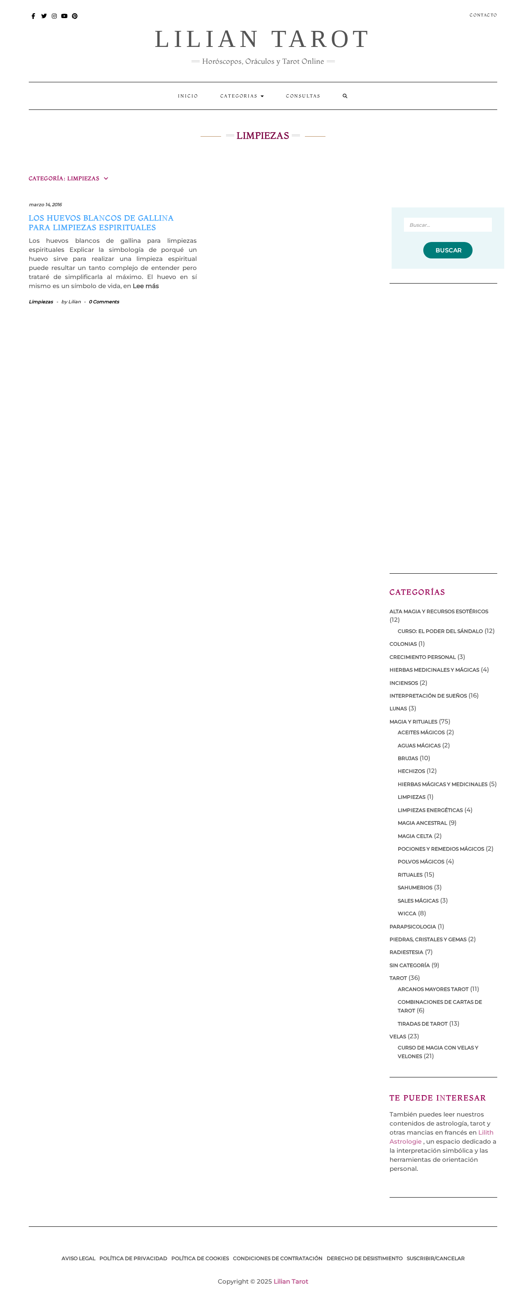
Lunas (398, 708)
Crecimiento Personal (423, 657)
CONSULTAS (303, 96)
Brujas (408, 758)
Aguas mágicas (419, 745)
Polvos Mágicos (421, 861)
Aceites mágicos (421, 732)
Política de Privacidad (133, 1258)
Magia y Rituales (413, 722)
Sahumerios (415, 887)
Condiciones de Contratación (278, 1258)
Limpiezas (41, 302)
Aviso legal (78, 1258)
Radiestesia (406, 952)
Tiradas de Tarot (423, 1024)
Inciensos (404, 683)
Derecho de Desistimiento (365, 1258)
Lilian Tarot (263, 38)
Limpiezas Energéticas (430, 810)
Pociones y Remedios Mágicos (441, 849)
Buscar (448, 250)
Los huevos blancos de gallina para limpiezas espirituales (101, 222)
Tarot (398, 978)
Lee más (146, 286)
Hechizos (411, 771)
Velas (398, 1036)
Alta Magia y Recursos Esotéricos (439, 611)
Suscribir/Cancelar (436, 1258)
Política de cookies (200, 1258)
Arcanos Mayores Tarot (433, 989)
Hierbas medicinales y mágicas (434, 670)
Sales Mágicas (418, 901)
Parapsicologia (413, 926)
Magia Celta (415, 836)
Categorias (240, 96)
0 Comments (104, 302)
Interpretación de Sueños (428, 696)
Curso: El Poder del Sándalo (440, 631)
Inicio (188, 96)
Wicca (407, 913)
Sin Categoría (410, 965)
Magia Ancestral (422, 823)
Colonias (403, 644)
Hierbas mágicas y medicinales (442, 784)
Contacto (483, 15)
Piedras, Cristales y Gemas (428, 939)
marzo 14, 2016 (45, 204)
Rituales (410, 875)
